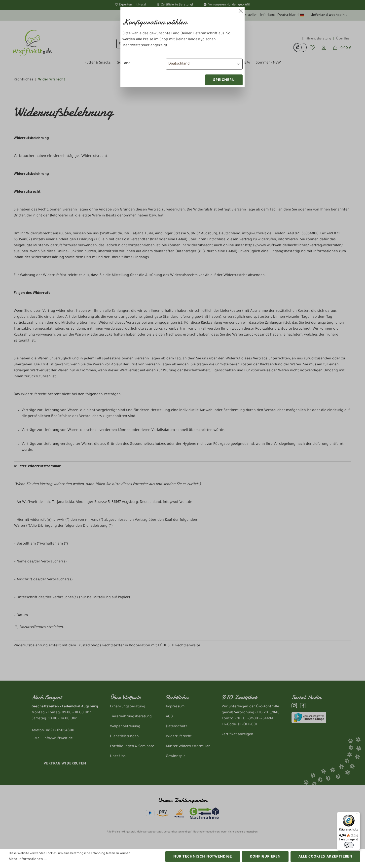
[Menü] (357, 815)
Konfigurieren (265, 857)
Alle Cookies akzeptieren (325, 857)
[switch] (349, 845)
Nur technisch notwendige (202, 857)
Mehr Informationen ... (28, 860)
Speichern (224, 80)
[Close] (241, 11)
